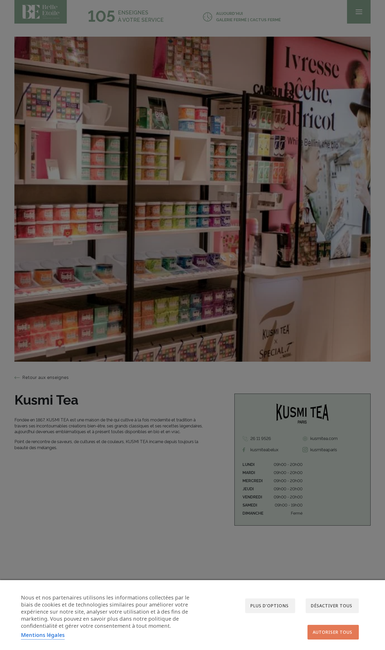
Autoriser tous (332, 632)
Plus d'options (269, 606)
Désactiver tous (331, 606)
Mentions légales (43, 634)
